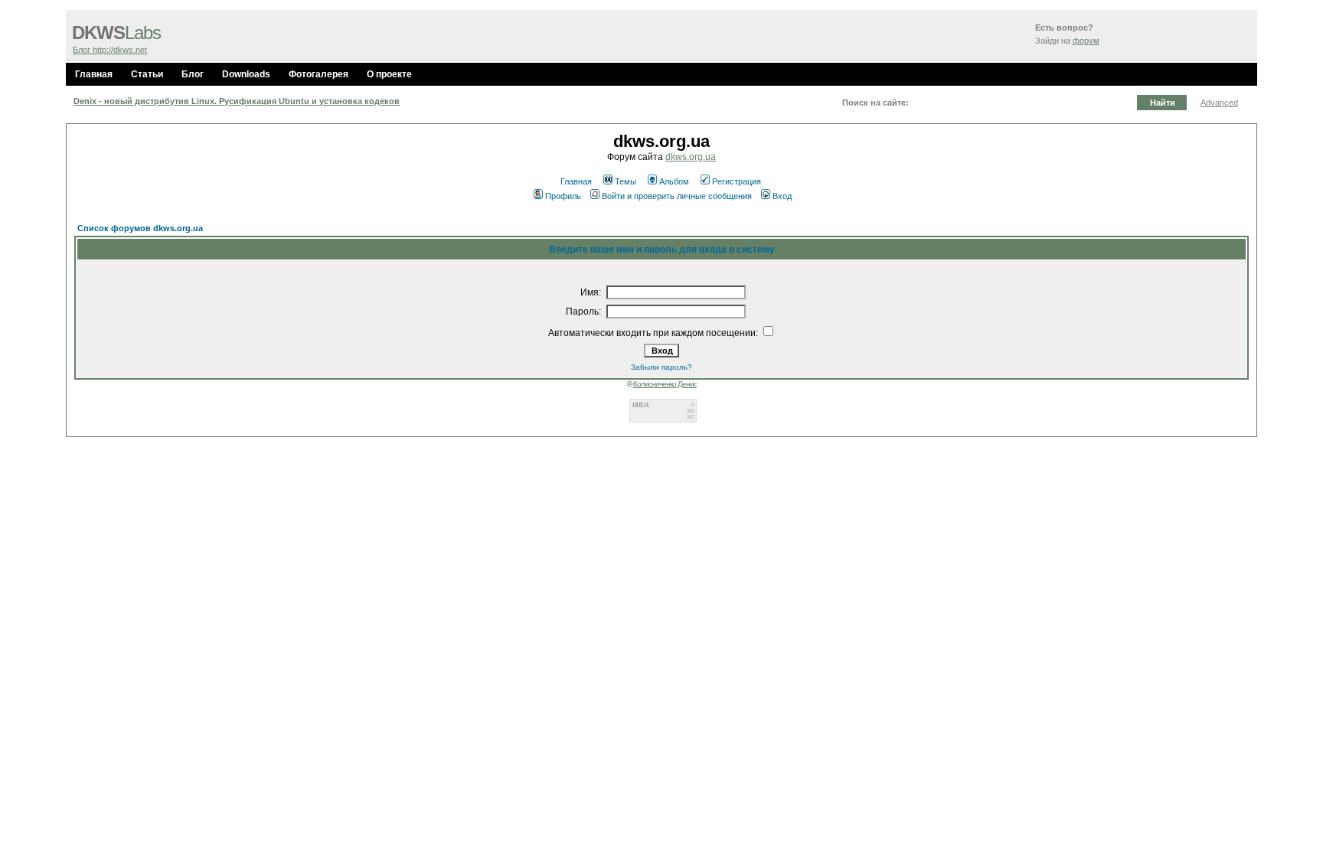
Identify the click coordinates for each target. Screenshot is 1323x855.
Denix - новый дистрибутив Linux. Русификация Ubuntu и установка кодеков (237, 101)
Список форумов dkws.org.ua (140, 228)
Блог (192, 74)
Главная (94, 74)
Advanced (1219, 102)
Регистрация (736, 181)
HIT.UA (640, 405)
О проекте (389, 74)
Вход (782, 196)
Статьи (147, 74)
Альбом (674, 181)
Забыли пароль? (661, 367)
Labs (116, 33)
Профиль (563, 196)
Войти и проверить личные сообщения (677, 196)
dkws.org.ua (690, 157)
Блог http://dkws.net (110, 49)
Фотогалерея (318, 74)
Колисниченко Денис (665, 384)
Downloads (246, 74)
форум (1086, 40)
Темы (625, 181)
